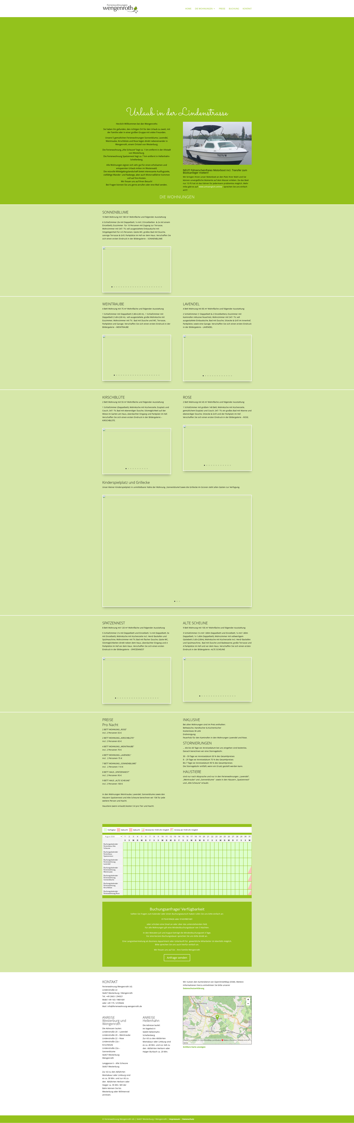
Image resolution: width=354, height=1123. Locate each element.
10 (133, 286)
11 (135, 286)
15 (144, 286)
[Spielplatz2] (177, 497)
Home (188, 9)
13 (140, 286)
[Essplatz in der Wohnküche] (217, 427)
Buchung (234, 9)
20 (156, 286)
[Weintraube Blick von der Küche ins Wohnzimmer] (137, 337)
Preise (222, 9)
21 (158, 286)
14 (142, 286)
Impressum (174, 1119)
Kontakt (247, 9)
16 (147, 286)
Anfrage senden (177, 957)
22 (161, 286)
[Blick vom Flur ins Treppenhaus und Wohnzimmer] (137, 249)
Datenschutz (188, 1119)
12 (137, 286)
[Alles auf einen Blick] (137, 430)
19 (154, 286)
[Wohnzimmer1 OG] (217, 659)
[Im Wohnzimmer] (217, 337)
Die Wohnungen (204, 9)
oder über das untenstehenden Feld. (190, 924)
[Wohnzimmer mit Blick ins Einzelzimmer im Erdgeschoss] (137, 659)
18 (151, 286)
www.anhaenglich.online (210, 186)
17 (149, 286)
